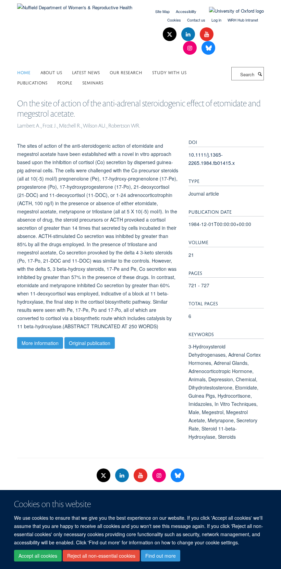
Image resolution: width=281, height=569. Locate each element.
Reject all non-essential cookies (101, 555)
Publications (32, 82)
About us (51, 72)
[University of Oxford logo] (231, 11)
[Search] (260, 74)
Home (23, 72)
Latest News (86, 72)
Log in (216, 20)
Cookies (174, 20)
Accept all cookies (38, 555)
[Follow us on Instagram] (190, 48)
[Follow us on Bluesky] (208, 48)
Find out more (160, 555)
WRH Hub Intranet (243, 20)
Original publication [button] (89, 343)
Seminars (92, 82)
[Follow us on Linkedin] (188, 34)
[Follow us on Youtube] (206, 34)
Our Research (126, 72)
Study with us (169, 72)
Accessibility (186, 11)
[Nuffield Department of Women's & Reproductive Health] (74, 5)
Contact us (196, 20)
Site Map (162, 11)
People (64, 82)
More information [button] (40, 343)
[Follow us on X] (170, 34)
